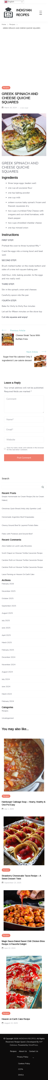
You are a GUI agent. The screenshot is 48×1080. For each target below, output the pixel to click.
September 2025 (9, 606)
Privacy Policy (22, 1057)
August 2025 (7, 613)
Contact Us (33, 1051)
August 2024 (7, 672)
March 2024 (7, 694)
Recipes (6, 88)
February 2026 (8, 583)
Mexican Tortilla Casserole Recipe (29, 553)
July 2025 (6, 620)
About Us (23, 1051)
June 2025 (6, 628)
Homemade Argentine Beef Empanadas (18, 517)
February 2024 (8, 701)
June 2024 (6, 686)
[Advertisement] (24, 55)
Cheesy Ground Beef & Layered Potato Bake (20, 525)
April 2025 (6, 635)
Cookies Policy (24, 1063)
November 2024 (8, 664)
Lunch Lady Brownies (23, 546)
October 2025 (8, 598)
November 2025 (8, 591)
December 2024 (8, 657)
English (10, 2)
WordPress (33, 1045)
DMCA (21, 1075)
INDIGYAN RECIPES (24, 12)
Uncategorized (8, 718)
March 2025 (7, 642)
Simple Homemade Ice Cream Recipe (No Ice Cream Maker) (23, 498)
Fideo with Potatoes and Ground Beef (17, 534)
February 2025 (8, 650)
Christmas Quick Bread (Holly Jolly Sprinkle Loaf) (21, 508)
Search (5, 478)
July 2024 (6, 679)
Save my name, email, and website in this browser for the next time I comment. (25, 449)
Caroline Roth (7, 560)
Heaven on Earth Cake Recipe (16, 1019)
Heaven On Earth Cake (25, 574)
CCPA (20, 1069)
